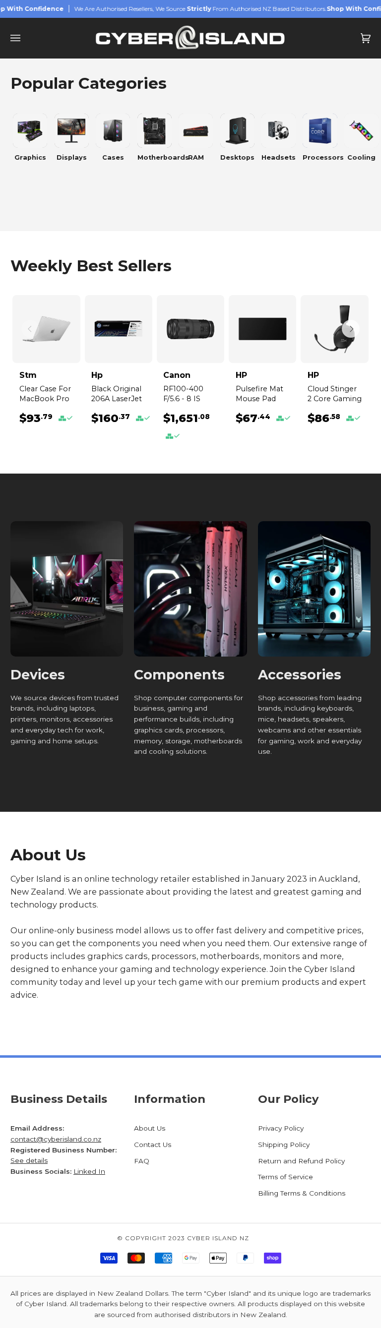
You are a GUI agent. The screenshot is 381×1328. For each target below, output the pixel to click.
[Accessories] (314, 589)
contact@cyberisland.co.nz (55, 1139)
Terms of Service (285, 1177)
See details (29, 1160)
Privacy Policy (281, 1128)
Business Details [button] (58, 1099)
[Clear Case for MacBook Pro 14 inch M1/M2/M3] (46, 328)
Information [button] (169, 1099)
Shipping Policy (284, 1144)
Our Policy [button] (288, 1099)
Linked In (89, 1171)
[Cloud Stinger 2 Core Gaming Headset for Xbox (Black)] (334, 328)
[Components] (190, 589)
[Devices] (66, 589)
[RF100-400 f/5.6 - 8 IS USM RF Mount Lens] (190, 328)
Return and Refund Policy (301, 1161)
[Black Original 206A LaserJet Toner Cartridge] (118, 328)
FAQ (141, 1161)
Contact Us (152, 1144)
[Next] (351, 329)
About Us (149, 1128)
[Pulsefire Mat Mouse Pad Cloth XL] (262, 328)
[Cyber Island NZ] (190, 38)
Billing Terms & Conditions (301, 1193)
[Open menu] (25, 38)
